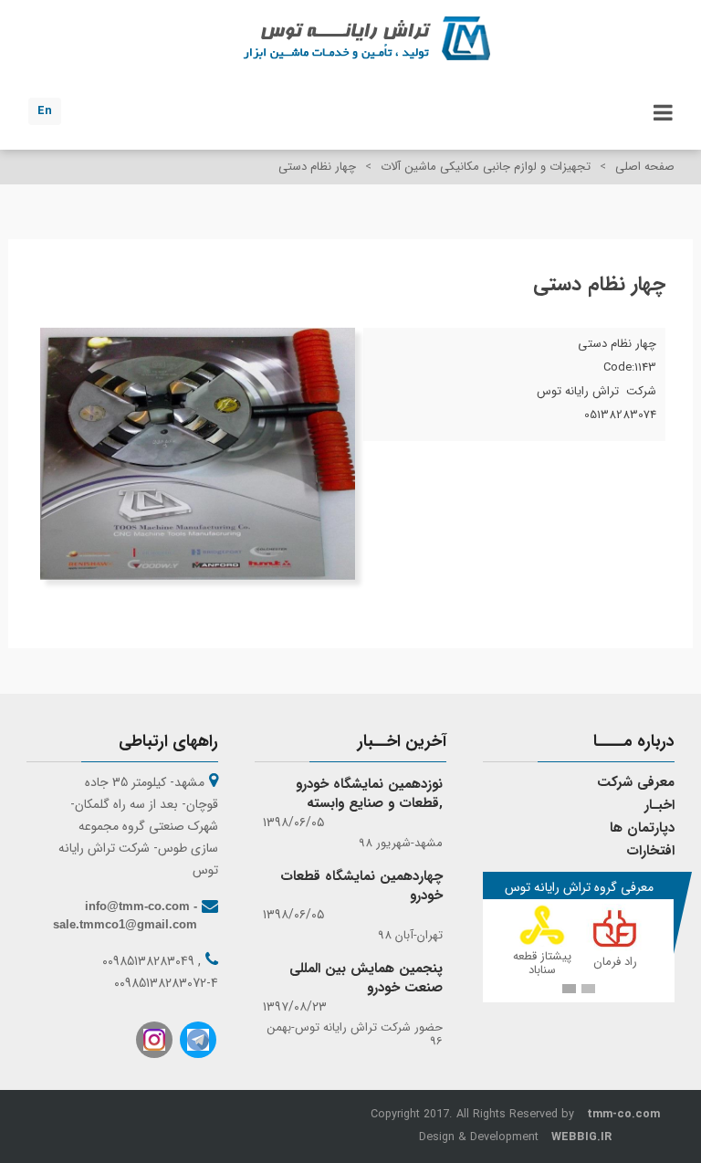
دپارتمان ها (642, 828)
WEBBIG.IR (581, 1137)
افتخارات (650, 851)
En (44, 110)
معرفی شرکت (636, 782)
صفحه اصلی (645, 166)
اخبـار (659, 805)
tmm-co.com (623, 1114)
